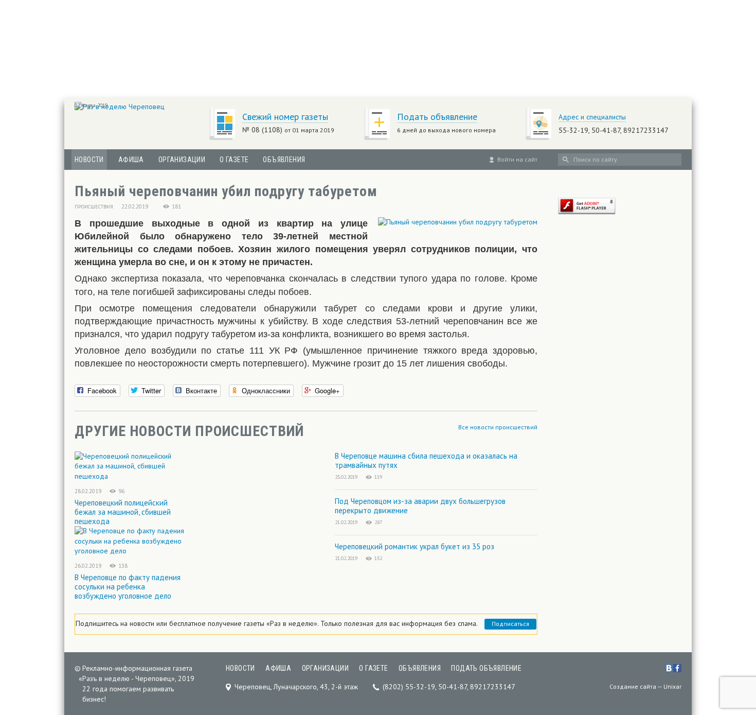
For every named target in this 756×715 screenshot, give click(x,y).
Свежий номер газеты (285, 117)
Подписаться (510, 623)
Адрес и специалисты (592, 116)
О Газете (234, 159)
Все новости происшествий (497, 427)
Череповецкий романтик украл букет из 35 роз (414, 546)
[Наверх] (732, 643)
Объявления (284, 159)
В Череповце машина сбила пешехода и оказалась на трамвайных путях (426, 460)
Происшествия (94, 206)
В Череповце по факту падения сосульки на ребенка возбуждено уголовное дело (128, 586)
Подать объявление (437, 117)
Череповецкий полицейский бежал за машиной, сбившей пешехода (123, 512)
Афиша (131, 159)
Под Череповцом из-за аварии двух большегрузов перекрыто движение (420, 505)
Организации (181, 159)
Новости (89, 159)
